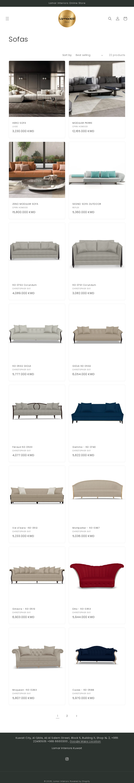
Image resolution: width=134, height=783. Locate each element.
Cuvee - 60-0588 (83, 690)
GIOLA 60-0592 (81, 366)
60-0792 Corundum (24, 285)
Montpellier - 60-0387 (86, 528)
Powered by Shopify (80, 781)
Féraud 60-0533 (22, 447)
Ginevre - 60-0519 (23, 609)
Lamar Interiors (61, 781)
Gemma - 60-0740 (84, 447)
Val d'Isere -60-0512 (25, 528)
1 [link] (57, 716)
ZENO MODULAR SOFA (25, 204)
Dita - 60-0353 (81, 609)
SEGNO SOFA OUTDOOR (86, 204)
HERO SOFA (19, 123)
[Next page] (76, 716)
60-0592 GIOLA (21, 366)
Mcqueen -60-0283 (24, 690)
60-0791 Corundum (84, 285)
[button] (7, 18)
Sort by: (67, 55)
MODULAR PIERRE (82, 123)
